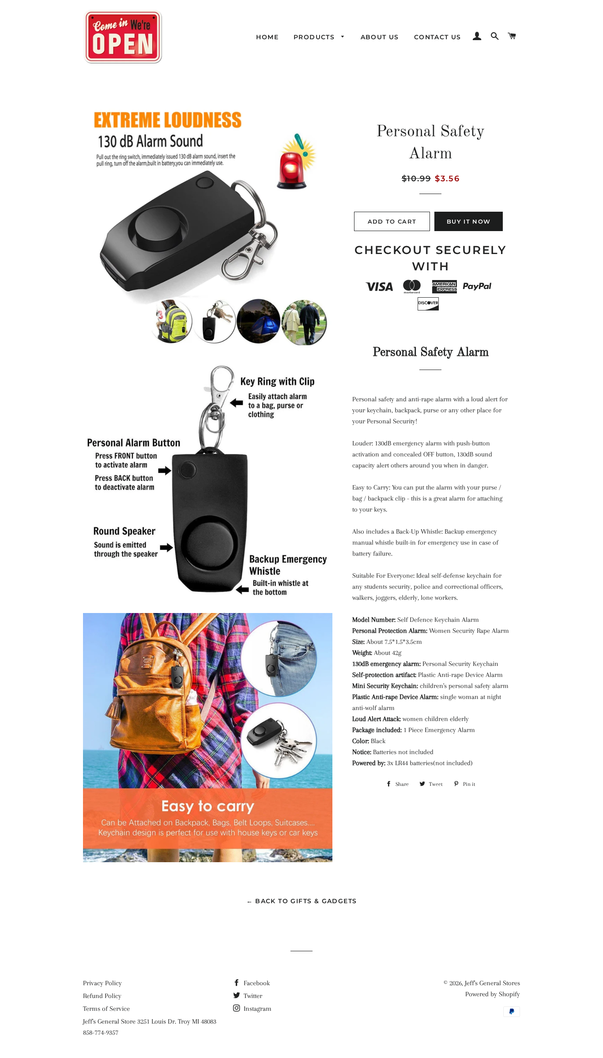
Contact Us (437, 37)
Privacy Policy (102, 983)
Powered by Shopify (492, 994)
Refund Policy (102, 996)
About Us (380, 37)
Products (315, 37)
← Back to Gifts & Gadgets (301, 901)
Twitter (252, 996)
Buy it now (468, 221)
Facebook (256, 983)
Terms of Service (106, 1009)
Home (267, 37)
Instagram (256, 1009)
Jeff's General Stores (492, 983)
